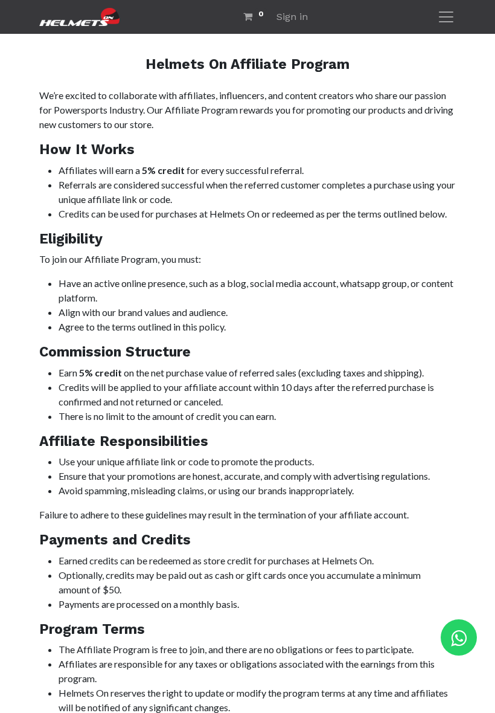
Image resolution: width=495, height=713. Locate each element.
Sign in (292, 16)
